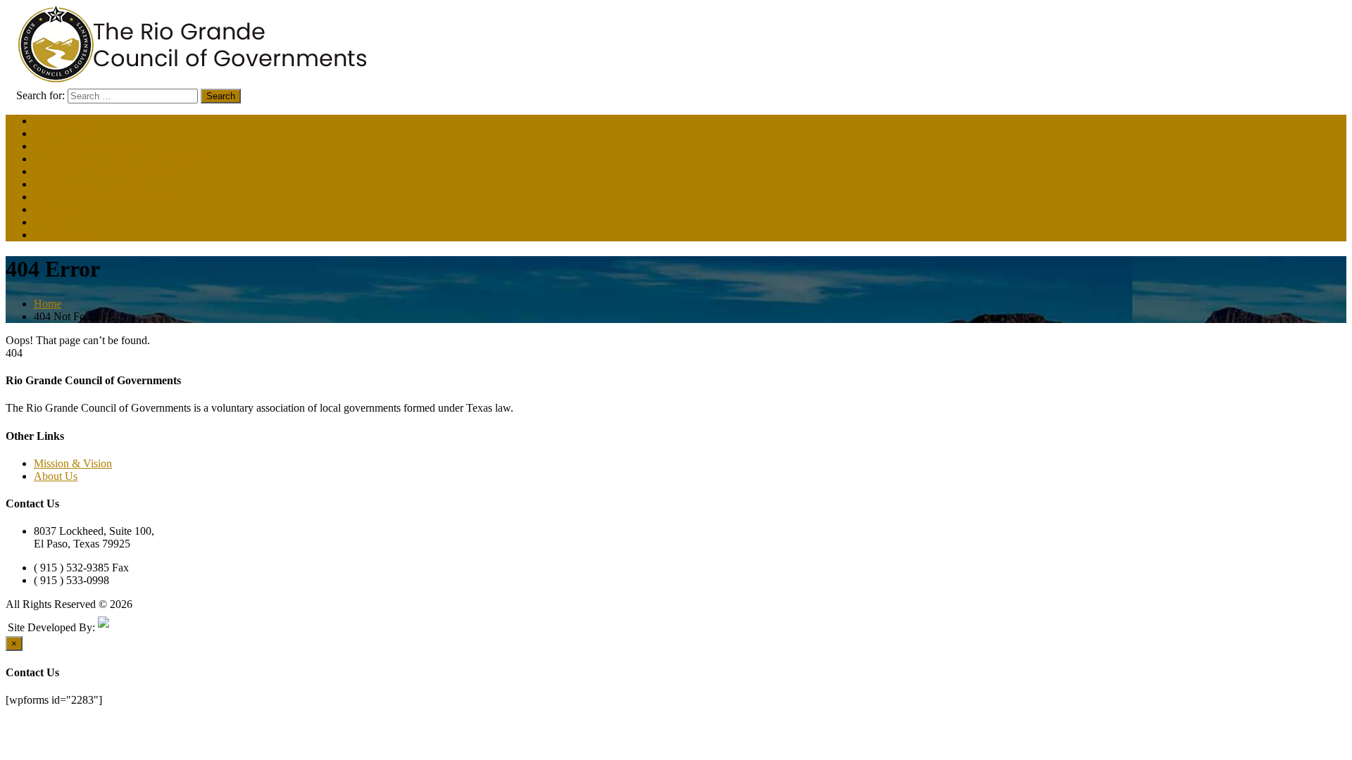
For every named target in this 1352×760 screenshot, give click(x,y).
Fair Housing (63, 235)
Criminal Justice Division (90, 146)
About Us (55, 476)
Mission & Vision (73, 463)
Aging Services (68, 133)
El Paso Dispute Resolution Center (111, 171)
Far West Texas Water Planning (103, 197)
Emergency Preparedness (90, 184)
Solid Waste (60, 209)
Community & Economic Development (121, 159)
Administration (67, 121)
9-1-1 (46, 222)
